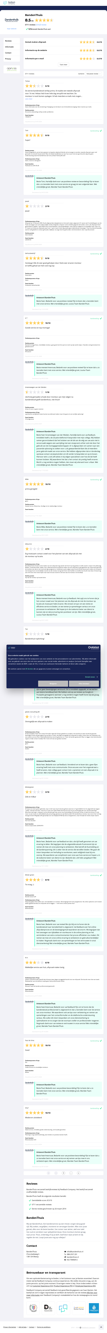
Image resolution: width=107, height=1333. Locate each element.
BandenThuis (34, 15)
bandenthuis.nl (73, 1257)
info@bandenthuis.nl (75, 1251)
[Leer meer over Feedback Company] (64, 1308)
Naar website (11, 29)
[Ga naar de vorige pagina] (56, 1173)
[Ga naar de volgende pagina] (71, 1173)
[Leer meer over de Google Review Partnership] (79, 1308)
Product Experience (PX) (63, 1286)
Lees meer (28, 99)
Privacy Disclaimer (9, 1327)
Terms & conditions (43, 1327)
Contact (31, 1327)
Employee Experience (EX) (85, 1286)
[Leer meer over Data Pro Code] (33, 1308)
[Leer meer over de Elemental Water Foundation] (94, 1308)
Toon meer (63, 65)
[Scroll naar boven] (101, 1327)
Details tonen (90, 677)
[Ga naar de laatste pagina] (78, 1173)
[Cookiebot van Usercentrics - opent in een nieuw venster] (90, 647)
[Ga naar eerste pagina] (48, 1173)
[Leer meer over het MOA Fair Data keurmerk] (48, 1308)
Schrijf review (41, 25)
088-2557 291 (72, 1254)
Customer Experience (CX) (42, 1286)
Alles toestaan (84, 683)
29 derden (29, 669)
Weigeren (53, 683)
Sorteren (81, 74)
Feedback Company (88, 1327)
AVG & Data (23, 1327)
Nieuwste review (92, 74)
